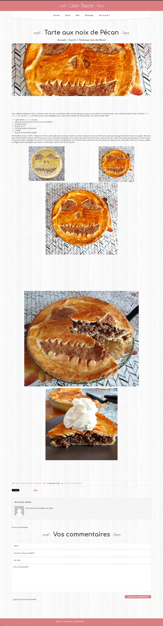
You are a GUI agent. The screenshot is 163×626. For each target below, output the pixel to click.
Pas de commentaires (73, 483)
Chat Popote (81, 6)
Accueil (56, 15)
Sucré (67, 15)
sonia (28, 502)
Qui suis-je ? (104, 15)
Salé (77, 15)
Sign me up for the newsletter (25, 599)
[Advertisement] (81, 105)
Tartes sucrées (26, 483)
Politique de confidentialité (73, 621)
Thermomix (37, 483)
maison (28, 120)
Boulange (89, 15)
